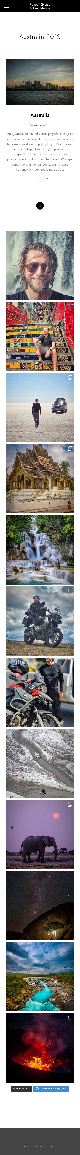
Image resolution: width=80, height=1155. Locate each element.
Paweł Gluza (40, 4)
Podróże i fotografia (40, 8)
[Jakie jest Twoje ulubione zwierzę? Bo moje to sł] (40, 834)
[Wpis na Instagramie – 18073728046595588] (40, 407)
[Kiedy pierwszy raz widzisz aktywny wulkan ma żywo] (40, 1048)
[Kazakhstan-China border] (40, 692)
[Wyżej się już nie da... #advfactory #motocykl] (40, 621)
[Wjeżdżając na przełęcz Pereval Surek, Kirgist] (40, 763)
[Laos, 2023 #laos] (40, 550)
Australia (40, 115)
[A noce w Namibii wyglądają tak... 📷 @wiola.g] (40, 905)
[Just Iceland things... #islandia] (40, 976)
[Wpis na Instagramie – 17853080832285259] (40, 336)
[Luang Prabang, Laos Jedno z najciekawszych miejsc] (40, 478)
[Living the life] (40, 265)
